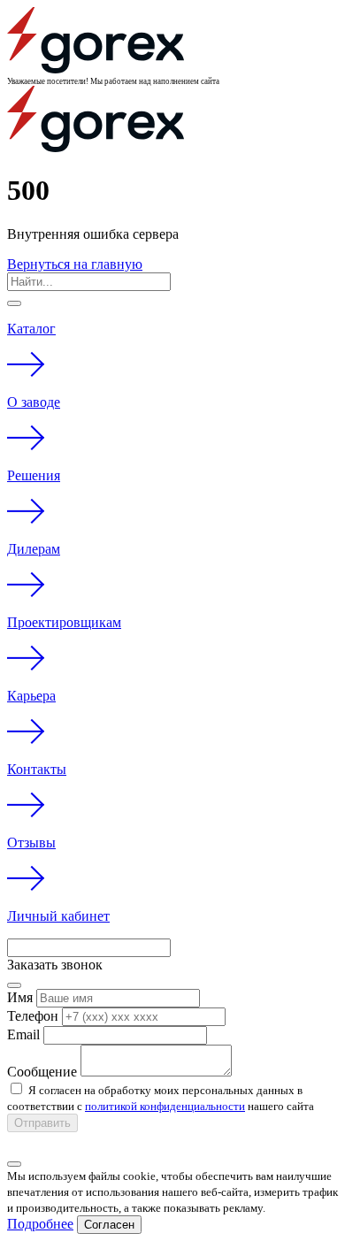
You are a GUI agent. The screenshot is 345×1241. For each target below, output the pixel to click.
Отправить (42, 1123)
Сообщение (42, 1071)
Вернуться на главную (74, 264)
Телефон (32, 1015)
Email (23, 1034)
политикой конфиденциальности (165, 1106)
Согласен (109, 1224)
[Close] (14, 303)
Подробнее (40, 1223)
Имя (20, 997)
